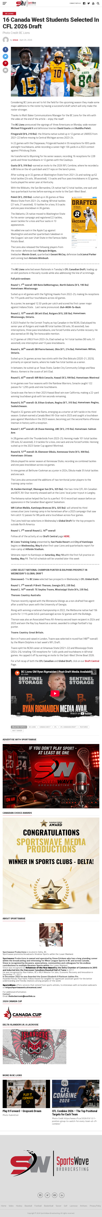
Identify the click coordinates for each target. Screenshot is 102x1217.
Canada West (45, 727)
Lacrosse (74, 1205)
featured (84, 727)
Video (11, 1205)
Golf (65, 1205)
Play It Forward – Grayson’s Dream (22, 1111)
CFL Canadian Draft (68, 727)
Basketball (48, 1205)
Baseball (28, 1205)
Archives (83, 1205)
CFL (55, 727)
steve (15, 39)
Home (3, 1205)
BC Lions (32, 727)
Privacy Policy (95, 1205)
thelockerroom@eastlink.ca (21, 996)
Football (38, 1205)
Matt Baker (17, 730)
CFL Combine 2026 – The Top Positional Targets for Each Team (74, 1112)
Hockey (19, 1205)
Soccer (58, 1205)
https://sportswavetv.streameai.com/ (23, 987)
